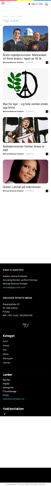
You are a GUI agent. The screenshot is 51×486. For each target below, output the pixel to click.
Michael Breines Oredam (13, 62)
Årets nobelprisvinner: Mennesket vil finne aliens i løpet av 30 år (24, 56)
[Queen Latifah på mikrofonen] (25, 171)
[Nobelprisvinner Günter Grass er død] (25, 130)
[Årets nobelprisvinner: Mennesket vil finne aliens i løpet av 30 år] (25, 38)
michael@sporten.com (14, 287)
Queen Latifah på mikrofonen (22, 187)
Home (5, 16)
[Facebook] (5, 414)
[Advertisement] (25, 227)
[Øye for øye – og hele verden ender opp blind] (25, 84)
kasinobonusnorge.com (13, 399)
